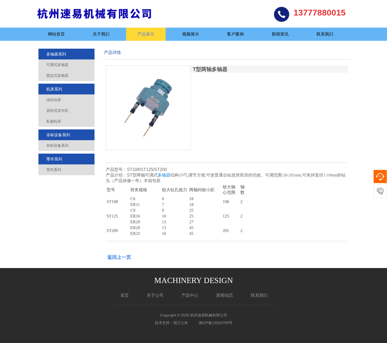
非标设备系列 (58, 135)
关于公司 (155, 295)
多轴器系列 (56, 54)
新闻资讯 (280, 34)
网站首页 (56, 34)
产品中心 (189, 295)
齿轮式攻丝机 (57, 110)
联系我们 (324, 34)
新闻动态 (224, 295)
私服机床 (53, 121)
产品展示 (145, 34)
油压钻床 (53, 100)
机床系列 (54, 89)
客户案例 (235, 34)
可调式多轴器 (57, 65)
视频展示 (190, 34)
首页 (124, 295)
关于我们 (101, 34)
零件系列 (54, 159)
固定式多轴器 (57, 75)
